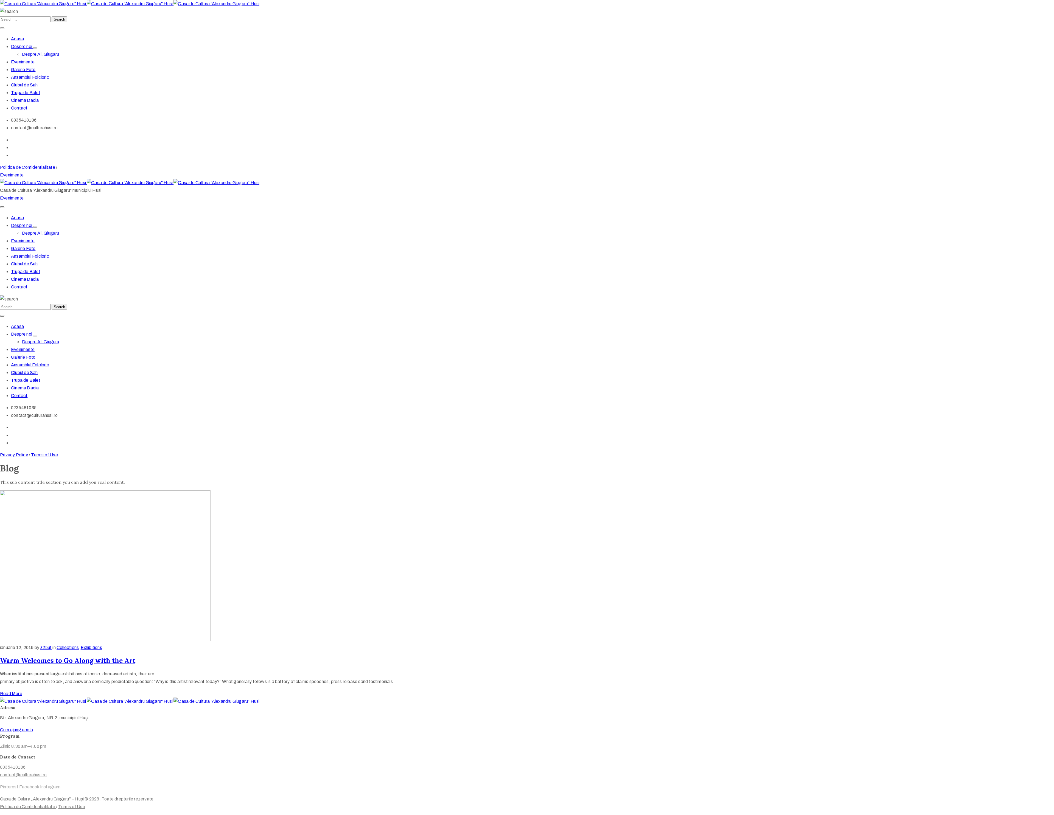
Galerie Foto (23, 69)
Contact (19, 108)
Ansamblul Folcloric (30, 77)
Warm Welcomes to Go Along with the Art (67, 660)
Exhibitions (91, 647)
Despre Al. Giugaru (40, 54)
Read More (11, 693)
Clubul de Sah (24, 85)
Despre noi (22, 46)
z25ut (46, 647)
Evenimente (23, 62)
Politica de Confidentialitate (27, 167)
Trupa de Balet (25, 92)
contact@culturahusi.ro (23, 774)
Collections (68, 647)
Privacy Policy (14, 455)
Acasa (17, 38)
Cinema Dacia (25, 100)
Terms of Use (44, 455)
